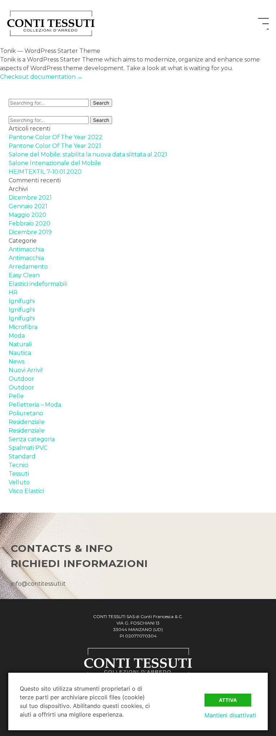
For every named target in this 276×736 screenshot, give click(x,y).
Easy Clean (24, 275)
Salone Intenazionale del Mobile (55, 163)
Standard (22, 456)
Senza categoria (32, 439)
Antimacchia (26, 249)
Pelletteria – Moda (35, 404)
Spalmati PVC (28, 447)
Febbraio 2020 (29, 223)
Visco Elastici (26, 491)
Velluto (19, 482)
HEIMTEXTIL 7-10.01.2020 (45, 171)
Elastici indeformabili (38, 283)
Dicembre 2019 (30, 232)
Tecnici (18, 465)
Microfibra (23, 327)
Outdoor (21, 378)
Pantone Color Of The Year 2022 (55, 137)
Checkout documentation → (41, 76)
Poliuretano (26, 413)
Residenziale (27, 422)
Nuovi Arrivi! (25, 370)
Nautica (20, 352)
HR (13, 292)
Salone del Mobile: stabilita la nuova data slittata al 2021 (88, 154)
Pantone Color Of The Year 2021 (55, 145)
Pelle (16, 396)
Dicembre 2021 (30, 197)
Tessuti (19, 473)
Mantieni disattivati (230, 715)
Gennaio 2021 (28, 206)
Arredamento (28, 266)
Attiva (228, 700)
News (16, 361)
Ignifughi (22, 301)
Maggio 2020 (27, 214)
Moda (17, 335)
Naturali (20, 344)
